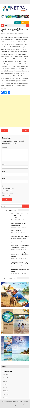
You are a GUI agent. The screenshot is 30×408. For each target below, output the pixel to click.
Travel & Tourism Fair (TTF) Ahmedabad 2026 (19, 224)
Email (4, 171)
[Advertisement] (15, 111)
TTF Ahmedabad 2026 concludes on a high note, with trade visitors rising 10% (20, 216)
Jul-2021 (5, 391)
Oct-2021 (5, 381)
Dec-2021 (5, 374)
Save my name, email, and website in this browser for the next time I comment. (8, 191)
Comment (5, 147)
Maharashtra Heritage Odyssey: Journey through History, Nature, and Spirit (20, 254)
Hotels (25, 22)
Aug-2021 (6, 387)
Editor (12, 33)
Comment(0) (20, 33)
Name (4, 164)
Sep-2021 (5, 384)
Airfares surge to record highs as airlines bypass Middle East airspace (20, 238)
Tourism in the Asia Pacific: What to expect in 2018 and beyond (26, 130)
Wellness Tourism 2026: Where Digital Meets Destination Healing (20, 263)
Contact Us (5, 404)
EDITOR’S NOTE (16, 231)
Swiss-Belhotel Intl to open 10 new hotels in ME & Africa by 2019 (5, 130)
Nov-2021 (5, 378)
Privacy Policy (24, 404)
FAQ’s (15, 406)
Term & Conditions (14, 404)
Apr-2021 (5, 397)
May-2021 (6, 394)
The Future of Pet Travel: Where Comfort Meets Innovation (20, 246)
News (17, 22)
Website (4, 178)
